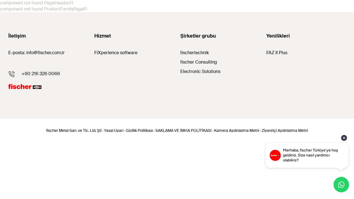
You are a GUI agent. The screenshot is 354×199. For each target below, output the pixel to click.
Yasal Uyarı (113, 130)
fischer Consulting (198, 62)
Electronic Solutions (200, 71)
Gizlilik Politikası (139, 130)
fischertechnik (194, 53)
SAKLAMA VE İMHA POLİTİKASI (183, 130)
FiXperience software (115, 53)
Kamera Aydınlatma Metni (236, 130)
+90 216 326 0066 (41, 74)
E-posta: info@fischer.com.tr (36, 53)
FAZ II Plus (276, 53)
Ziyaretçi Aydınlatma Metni (285, 130)
